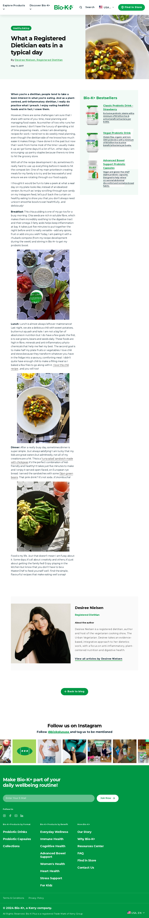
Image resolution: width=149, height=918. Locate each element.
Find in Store (133, 7)
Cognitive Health (52, 846)
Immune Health (51, 839)
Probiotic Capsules (17, 839)
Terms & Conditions (13, 898)
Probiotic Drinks (15, 832)
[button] (86, 7)
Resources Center (90, 846)
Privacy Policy (36, 898)
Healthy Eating (21, 28)
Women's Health (52, 864)
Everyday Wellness (54, 832)
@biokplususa (59, 732)
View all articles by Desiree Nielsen (98, 658)
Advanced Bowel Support (52, 855)
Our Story (84, 832)
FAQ (80, 853)
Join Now (105, 798)
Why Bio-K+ (86, 839)
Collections (11, 846)
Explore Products (14, 5)
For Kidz (46, 885)
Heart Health (49, 871)
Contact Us (85, 867)
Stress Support (51, 878)
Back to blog (76, 691)
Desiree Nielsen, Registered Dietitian (39, 60)
